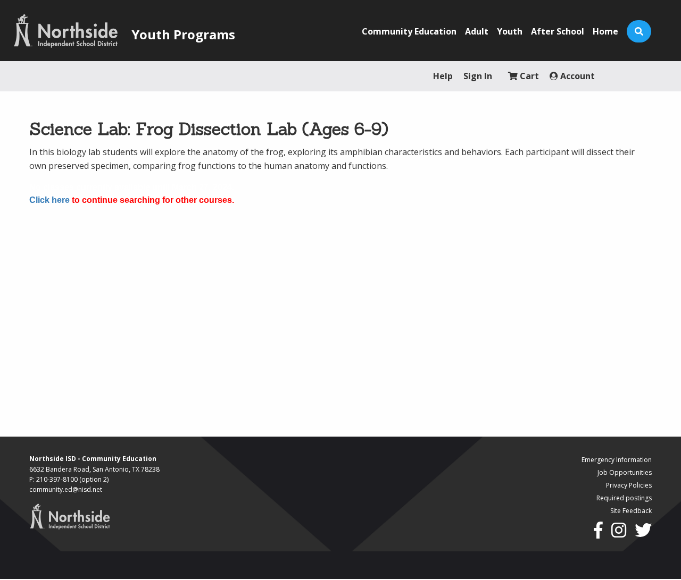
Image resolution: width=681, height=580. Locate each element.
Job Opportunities (624, 472)
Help (443, 76)
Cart (528, 76)
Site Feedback (631, 510)
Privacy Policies (629, 485)
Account (576, 76)
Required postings (624, 497)
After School (557, 31)
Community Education (409, 31)
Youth (509, 31)
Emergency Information (617, 459)
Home (605, 31)
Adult (476, 31)
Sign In (477, 76)
